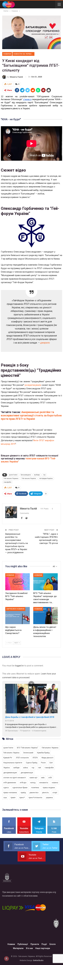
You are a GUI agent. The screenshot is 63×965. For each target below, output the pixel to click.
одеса (6, 788)
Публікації (22, 944)
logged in (19, 665)
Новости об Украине (23, 54)
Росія (43, 763)
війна (25, 768)
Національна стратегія (12, 763)
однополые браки (19, 788)
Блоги (53, 944)
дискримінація (27, 773)
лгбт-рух (23, 783)
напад (32, 783)
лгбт (50, 778)
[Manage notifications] (6, 958)
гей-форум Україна (46, 478)
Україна (6, 768)
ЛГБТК (35, 758)
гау (44, 475)
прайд (23, 793)
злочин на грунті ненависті (14, 778)
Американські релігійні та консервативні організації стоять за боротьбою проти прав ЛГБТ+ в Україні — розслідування (16, 543)
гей (39, 768)
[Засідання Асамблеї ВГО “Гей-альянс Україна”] (17, 581)
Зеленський (28, 753)
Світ (51, 763)
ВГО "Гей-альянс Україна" (27, 748)
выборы (37, 475)
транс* (22, 798)
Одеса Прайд (31, 763)
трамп (13, 798)
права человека (10, 793)
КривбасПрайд (43, 753)
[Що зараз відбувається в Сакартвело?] (17, 615)
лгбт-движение (9, 783)
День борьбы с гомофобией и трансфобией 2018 (29, 717)
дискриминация (10, 773)
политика (35, 788)
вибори (16, 768)
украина (49, 798)
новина (55, 783)
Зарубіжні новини (15, 609)
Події (44, 944)
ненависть (43, 783)
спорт (54, 793)
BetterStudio (38, 960)
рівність (45, 793)
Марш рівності (47, 758)
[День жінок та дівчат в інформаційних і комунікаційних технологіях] (45, 615)
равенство (34, 793)
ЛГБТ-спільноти (22, 758)
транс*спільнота (35, 798)
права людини (49, 788)
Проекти (34, 944)
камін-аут (33, 778)
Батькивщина (26, 475)
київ (43, 778)
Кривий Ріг (7, 758)
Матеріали (18, 948)
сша (5, 798)
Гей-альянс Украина (11, 478)
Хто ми (29, 948)
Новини (7, 54)
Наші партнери (42, 948)
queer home (13, 475)
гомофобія (7, 482)
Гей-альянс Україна (29, 478)
